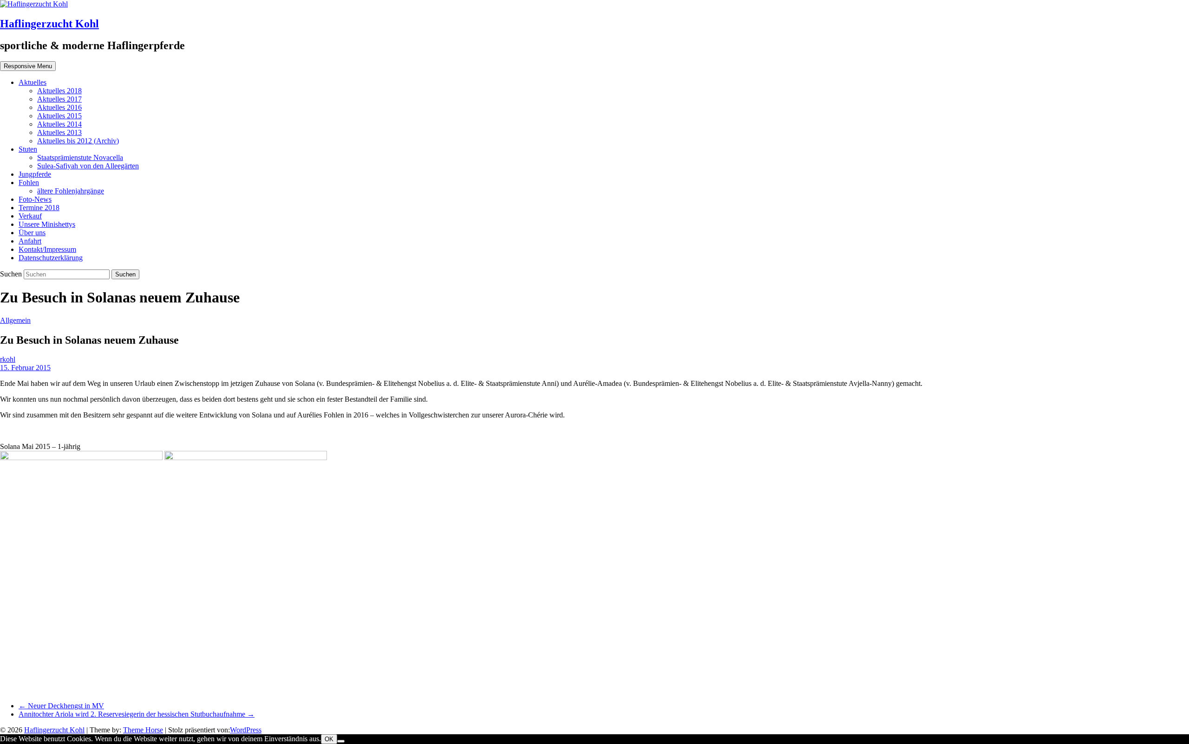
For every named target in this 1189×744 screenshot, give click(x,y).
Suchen (12, 274)
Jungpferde (35, 174)
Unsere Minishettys (47, 224)
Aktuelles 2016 (59, 107)
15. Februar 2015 (25, 368)
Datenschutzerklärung (51, 258)
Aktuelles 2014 (59, 124)
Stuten (28, 149)
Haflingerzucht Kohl (49, 24)
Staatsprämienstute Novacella (80, 157)
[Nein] (341, 741)
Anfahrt (30, 241)
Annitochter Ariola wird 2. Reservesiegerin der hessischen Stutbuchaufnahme (137, 714)
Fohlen (29, 182)
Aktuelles (32, 82)
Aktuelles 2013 (59, 132)
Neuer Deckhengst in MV (61, 706)
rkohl (7, 359)
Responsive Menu (28, 66)
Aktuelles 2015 (59, 116)
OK (329, 739)
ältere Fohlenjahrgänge (70, 191)
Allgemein (15, 320)
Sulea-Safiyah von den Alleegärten (88, 166)
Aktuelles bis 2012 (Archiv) (78, 141)
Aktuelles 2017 (59, 99)
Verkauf (30, 216)
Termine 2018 (39, 208)
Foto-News (35, 199)
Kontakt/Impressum (47, 249)
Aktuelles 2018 (59, 91)
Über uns (32, 233)
